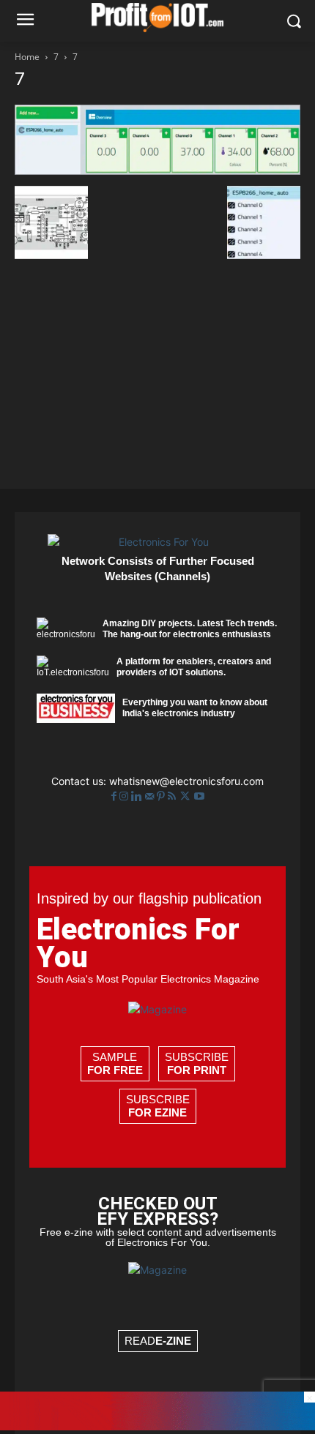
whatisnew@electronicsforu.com (186, 781)
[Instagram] (125, 796)
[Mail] (151, 796)
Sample (115, 1063)
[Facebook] (115, 796)
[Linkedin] (138, 796)
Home (27, 56)
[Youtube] (199, 796)
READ (158, 1340)
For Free (115, 1070)
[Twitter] (186, 796)
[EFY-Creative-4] (157, 1426)
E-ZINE (173, 1340)
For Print (196, 1070)
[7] (157, 171)
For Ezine (157, 1112)
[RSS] (173, 796)
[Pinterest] (162, 796)
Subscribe (197, 1063)
